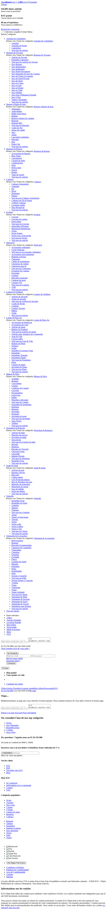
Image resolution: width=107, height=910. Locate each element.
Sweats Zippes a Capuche (22, 580)
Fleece (14, 559)
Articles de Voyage (19, 57)
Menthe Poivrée (18, 456)
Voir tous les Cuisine (19, 402)
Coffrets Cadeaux (18, 203)
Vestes (14, 590)
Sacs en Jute (16, 85)
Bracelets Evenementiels (21, 545)
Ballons (14, 116)
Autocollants (16, 111)
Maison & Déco (12, 374)
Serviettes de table (18, 437)
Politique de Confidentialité (17, 870)
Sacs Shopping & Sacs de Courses (25, 74)
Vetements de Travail (20, 604)
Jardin (13, 348)
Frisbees (14, 346)
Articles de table (18, 433)
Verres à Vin (16, 529)
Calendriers (16, 48)
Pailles (14, 397)
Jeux (13, 132)
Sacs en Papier (17, 88)
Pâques (14, 196)
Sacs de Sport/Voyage (20, 78)
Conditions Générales (15, 867)
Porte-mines (16, 221)
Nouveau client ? (13, 661)
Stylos (14, 231)
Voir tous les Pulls (18, 578)
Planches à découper (19, 400)
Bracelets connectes (19, 278)
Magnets (15, 409)
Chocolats (15, 454)
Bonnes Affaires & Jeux (16, 104)
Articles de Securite (19, 297)
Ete (12, 189)
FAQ (8, 634)
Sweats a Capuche (19, 576)
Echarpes (15, 555)
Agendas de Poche (19, 46)
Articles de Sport (18, 327)
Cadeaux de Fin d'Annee (21, 200)
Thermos (15, 510)
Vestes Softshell (17, 592)
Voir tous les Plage (19, 369)
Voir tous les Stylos (19, 238)
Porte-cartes (16, 168)
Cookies (9, 874)
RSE (8, 768)
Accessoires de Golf (19, 325)
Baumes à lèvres (18, 472)
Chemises (15, 552)
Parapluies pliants (18, 358)
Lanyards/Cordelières (20, 137)
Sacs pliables (16, 92)
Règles (14, 172)
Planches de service (19, 435)
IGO (8, 766)
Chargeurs (15, 259)
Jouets (14, 135)
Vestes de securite (18, 299)
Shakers (14, 508)
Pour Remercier (17, 207)
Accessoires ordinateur (20, 247)
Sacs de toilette (17, 489)
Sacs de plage (17, 81)
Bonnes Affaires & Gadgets (22, 118)
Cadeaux (10, 179)
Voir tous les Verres (19, 531)
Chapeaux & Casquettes (21, 548)
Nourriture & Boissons (15, 428)
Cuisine (14, 386)
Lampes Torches (18, 308)
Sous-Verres (16, 421)
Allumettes (15, 109)
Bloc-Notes (16, 156)
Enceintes (15, 273)
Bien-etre (15, 475)
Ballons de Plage (18, 343)
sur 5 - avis (13, 2)
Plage (13, 362)
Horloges (15, 407)
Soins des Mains (18, 491)
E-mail (33, 691)
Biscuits (14, 444)
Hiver (13, 191)
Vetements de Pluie (19, 597)
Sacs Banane (16, 64)
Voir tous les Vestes (19, 594)
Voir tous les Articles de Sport (23, 332)
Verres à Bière (17, 526)
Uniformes (15, 587)
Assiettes (15, 379)
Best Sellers (39, 688)
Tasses (14, 515)
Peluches (15, 139)
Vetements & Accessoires (16, 536)
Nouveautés (11, 627)
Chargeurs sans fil (18, 266)
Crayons (14, 217)
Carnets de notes (18, 161)
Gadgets (14, 275)
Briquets (14, 121)
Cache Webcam (17, 250)
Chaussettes (16, 550)
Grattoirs (15, 306)
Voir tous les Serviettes (20, 419)
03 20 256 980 (7, 691)
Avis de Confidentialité (15, 872)
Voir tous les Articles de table (23, 442)
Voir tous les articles (19, 50)
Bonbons (15, 447)
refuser (4, 908)
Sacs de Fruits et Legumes (22, 76)
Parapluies (15, 353)
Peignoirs (15, 414)
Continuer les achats (14, 684)
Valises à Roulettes (19, 100)
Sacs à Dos (16, 97)
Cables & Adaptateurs (20, 261)
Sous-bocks (16, 440)
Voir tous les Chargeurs (21, 268)
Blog (8, 632)
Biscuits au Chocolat (19, 449)
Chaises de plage (18, 365)
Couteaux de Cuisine (20, 388)
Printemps (15, 193)
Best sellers (11, 625)
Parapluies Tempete (19, 355)
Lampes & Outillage (14, 292)
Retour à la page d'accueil (11, 713)
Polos (13, 569)
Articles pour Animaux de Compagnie (27, 334)
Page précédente (29, 713)
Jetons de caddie (18, 130)
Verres (14, 522)
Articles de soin (17, 470)
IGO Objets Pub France (16, 863)
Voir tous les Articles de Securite (24, 301)
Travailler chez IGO (14, 770)
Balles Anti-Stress (18, 114)
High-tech (10, 243)
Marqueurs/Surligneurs (20, 229)
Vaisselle (9, 496)
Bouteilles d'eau (18, 501)
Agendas (15, 43)
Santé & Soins (12, 465)
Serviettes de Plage (19, 367)
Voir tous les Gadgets (20, 285)
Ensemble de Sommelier (21, 404)
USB (13, 287)
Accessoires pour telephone (22, 254)
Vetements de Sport (19, 601)
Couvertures (16, 383)
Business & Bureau (14, 149)
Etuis (13, 165)
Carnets (9, 807)
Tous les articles (12, 611)
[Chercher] (27, 642)
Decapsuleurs (17, 393)
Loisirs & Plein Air (14, 318)
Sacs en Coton (17, 83)
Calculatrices (16, 158)
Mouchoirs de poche (19, 487)
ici (104, 905)
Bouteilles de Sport (19, 503)
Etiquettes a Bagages (20, 60)
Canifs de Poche (18, 304)
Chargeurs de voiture (20, 264)
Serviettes (15, 411)
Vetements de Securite (20, 599)
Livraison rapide (18, 205)
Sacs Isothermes (18, 69)
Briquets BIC (16, 123)
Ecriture (9, 212)
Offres (9, 618)
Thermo (14, 519)
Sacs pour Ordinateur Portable (23, 95)
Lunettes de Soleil (18, 562)
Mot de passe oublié (14, 658)
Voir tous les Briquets (20, 125)
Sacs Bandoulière (18, 67)
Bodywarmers (17, 541)
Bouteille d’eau (17, 461)
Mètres (14, 311)
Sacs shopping (12, 830)
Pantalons (15, 566)
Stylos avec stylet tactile (21, 236)
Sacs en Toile (16, 90)
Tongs (14, 585)
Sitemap (9, 877)
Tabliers (14, 423)
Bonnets (14, 543)
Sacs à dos (10, 805)
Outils (13, 313)
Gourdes (9, 803)
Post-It (14, 170)
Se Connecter (12, 653)
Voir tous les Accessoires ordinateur (26, 252)
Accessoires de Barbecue (21, 322)
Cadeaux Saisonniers (20, 184)
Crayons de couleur (19, 219)
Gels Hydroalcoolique (20, 480)
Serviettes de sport (18, 416)
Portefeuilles (16, 571)
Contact (9, 788)
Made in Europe (13, 629)
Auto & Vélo (16, 336)
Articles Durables (13, 620)
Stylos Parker (16, 233)
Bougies (14, 381)
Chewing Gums (18, 451)
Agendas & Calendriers (16, 39)
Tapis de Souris (17, 175)
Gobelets (15, 505)
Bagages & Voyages (14, 53)
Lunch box (15, 395)
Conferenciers (17, 163)
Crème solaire (17, 477)
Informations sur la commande (18, 785)
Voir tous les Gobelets (20, 512)
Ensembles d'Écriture (20, 226)
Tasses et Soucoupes (19, 517)
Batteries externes (18, 257)
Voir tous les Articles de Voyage (24, 62)
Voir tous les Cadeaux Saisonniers (25, 198)
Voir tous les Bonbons (20, 458)
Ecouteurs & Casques (20, 271)
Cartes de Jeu (16, 128)
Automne (15, 186)
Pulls (13, 573)
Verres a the (16, 524)
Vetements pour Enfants (21, 606)
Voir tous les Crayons (20, 224)
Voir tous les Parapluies (21, 360)
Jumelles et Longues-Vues (22, 351)
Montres (14, 564)
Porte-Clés (15, 144)
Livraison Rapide (13, 622)
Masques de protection (20, 484)
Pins (13, 142)
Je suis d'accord (13, 908)
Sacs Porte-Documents (20, 71)
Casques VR (16, 282)
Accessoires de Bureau (20, 153)
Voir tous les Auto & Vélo (22, 341)
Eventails (15, 557)
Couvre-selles (17, 339)
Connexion (11, 663)
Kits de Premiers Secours (21, 482)
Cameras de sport (18, 280)
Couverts (15, 390)
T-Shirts (14, 583)
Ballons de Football (19, 329)
